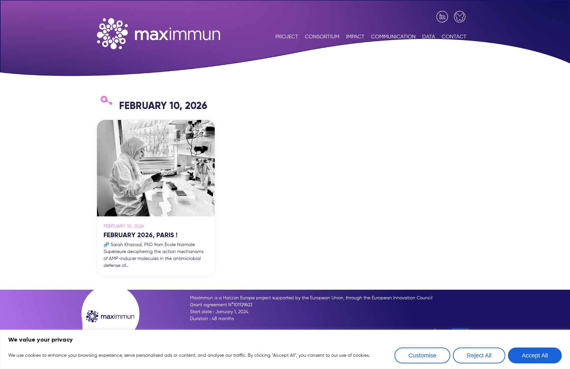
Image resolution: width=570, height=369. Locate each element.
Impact (355, 37)
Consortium (322, 37)
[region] (285, 349)
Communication (393, 37)
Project (286, 37)
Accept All (535, 355)
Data (428, 37)
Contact (454, 37)
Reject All (479, 355)
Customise (422, 355)
